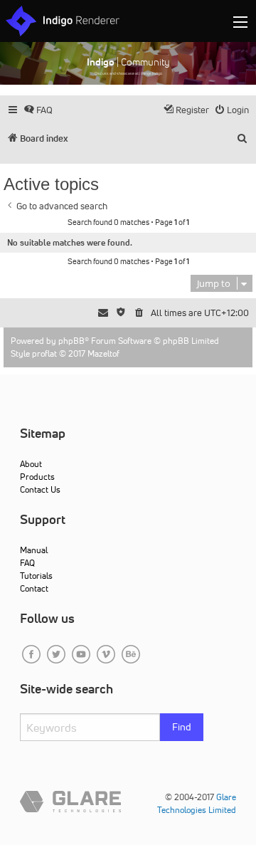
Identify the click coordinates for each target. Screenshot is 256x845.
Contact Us (40, 489)
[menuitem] (38, 110)
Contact (34, 588)
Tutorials (36, 576)
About (31, 464)
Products (37, 477)
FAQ (27, 563)
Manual (34, 550)
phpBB (71, 341)
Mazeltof (103, 353)
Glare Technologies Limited (196, 803)
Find (181, 726)
